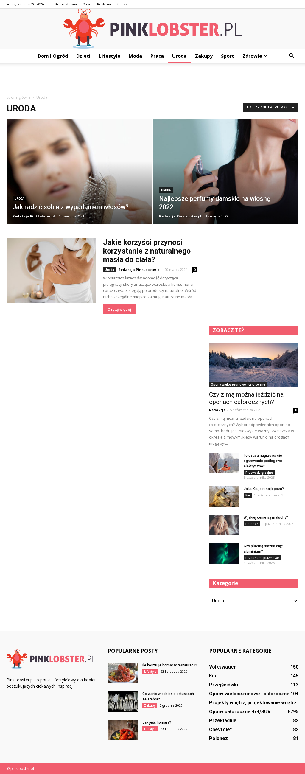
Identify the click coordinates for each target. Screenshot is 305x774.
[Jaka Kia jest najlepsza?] (224, 496)
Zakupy (204, 56)
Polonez (251, 524)
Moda (135, 56)
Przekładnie (222, 720)
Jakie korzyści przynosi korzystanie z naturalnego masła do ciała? (147, 251)
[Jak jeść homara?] (123, 730)
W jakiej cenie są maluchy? (266, 517)
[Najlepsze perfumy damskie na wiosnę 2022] (226, 182)
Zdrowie (252, 56)
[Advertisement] (152, 79)
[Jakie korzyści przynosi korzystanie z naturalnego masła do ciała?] (51, 270)
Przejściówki (223, 685)
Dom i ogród (53, 56)
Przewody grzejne (259, 472)
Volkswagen (222, 667)
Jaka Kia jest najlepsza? (264, 489)
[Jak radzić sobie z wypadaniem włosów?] (79, 182)
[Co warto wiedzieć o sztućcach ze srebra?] (123, 701)
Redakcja (217, 410)
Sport (227, 56)
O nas (87, 4)
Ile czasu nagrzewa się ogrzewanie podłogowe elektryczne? (263, 460)
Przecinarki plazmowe (262, 558)
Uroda (179, 56)
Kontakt (122, 4)
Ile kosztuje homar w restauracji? (169, 665)
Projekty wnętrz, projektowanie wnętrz (253, 702)
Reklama (104, 4)
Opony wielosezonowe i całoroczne (238, 384)
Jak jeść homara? (156, 722)
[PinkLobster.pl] (152, 29)
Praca (157, 56)
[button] (291, 56)
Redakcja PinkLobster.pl (34, 216)
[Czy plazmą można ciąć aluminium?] (224, 553)
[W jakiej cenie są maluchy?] (224, 525)
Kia (247, 495)
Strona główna (65, 4)
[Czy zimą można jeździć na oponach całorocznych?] (253, 365)
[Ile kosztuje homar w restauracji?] (123, 673)
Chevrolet (220, 729)
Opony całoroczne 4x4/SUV (239, 711)
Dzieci (83, 56)
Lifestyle (109, 56)
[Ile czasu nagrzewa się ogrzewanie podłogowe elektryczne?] (224, 463)
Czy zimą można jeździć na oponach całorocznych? (246, 398)
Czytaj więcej (119, 309)
